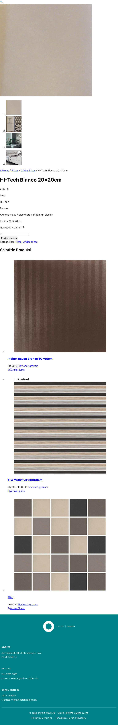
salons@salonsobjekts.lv (24, 678)
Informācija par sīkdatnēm (71, 718)
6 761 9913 (11, 695)
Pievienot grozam (9, 238)
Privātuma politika (41, 718)
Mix (10, 597)
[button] (1, 1)
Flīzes (15, 170)
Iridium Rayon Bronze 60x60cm (30, 359)
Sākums (4, 170)
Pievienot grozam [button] (28, 365)
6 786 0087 (11, 674)
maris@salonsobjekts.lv (24, 699)
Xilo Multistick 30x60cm (25, 480)
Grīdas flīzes (28, 170)
